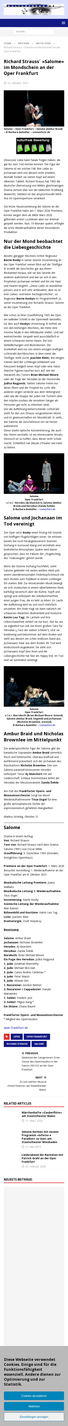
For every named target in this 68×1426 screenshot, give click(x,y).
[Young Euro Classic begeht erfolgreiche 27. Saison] (33, 1309)
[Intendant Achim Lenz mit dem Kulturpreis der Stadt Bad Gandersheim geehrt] (50, 1321)
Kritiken (23, 43)
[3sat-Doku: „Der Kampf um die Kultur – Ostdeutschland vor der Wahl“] (33, 1195)
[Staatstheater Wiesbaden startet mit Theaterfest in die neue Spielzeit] (16, 1284)
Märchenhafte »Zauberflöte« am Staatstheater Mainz (42, 1114)
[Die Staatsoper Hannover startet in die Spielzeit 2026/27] (50, 1220)
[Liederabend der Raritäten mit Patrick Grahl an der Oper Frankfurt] (11, 1159)
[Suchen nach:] (34, 31)
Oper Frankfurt (37, 1036)
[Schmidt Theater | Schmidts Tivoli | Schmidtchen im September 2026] (16, 1321)
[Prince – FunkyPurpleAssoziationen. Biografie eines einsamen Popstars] (50, 1258)
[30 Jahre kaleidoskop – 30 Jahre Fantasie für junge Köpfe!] (50, 1208)
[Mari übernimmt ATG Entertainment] (16, 1258)
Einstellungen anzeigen (34, 1416)
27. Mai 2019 (33, 1147)
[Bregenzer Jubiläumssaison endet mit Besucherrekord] (16, 1208)
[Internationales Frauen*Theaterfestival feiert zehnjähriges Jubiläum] (33, 1321)
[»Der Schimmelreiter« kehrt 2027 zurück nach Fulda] (33, 1258)
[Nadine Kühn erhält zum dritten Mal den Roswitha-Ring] (33, 1296)
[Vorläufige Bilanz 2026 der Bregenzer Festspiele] (50, 1233)
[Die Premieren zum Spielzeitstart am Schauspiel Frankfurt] (33, 1284)
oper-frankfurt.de (16, 1027)
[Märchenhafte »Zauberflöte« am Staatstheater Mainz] (11, 1116)
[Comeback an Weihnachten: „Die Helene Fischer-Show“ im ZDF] (33, 1233)
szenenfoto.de (47, 509)
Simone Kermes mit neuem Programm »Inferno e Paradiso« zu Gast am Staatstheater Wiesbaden (40, 1137)
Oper (17, 1036)
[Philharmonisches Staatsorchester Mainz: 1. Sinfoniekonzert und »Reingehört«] (16, 1233)
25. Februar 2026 (35, 1166)
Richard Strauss (17, 1043)
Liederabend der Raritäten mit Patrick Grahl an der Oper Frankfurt (42, 1158)
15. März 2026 (34, 1120)
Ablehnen (34, 1406)
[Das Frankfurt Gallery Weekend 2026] (50, 1271)
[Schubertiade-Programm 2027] (50, 1246)
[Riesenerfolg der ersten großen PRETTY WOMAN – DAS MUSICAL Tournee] (16, 1271)
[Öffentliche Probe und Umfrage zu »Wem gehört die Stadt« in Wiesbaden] (50, 1195)
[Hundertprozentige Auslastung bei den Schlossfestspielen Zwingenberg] (33, 1220)
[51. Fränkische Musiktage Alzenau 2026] (16, 1220)
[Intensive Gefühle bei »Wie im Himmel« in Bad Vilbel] (50, 1309)
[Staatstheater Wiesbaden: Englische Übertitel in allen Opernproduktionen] (16, 1246)
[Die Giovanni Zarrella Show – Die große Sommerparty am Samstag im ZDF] (16, 1296)
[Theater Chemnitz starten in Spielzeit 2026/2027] (50, 1334)
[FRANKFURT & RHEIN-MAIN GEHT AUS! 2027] (33, 1334)
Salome (39, 1043)
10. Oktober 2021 (18, 83)
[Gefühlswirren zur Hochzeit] (16, 1195)
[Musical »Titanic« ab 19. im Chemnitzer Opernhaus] (50, 1284)
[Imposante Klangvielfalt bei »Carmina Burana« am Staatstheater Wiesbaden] (33, 1208)
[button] (63, 23)
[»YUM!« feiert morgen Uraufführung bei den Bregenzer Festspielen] (33, 1271)
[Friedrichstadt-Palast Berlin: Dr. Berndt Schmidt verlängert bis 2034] (16, 1334)
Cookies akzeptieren (34, 1395)
